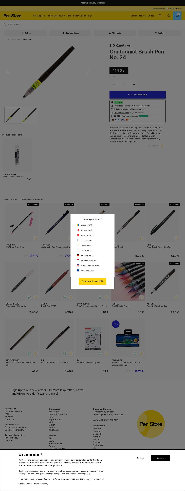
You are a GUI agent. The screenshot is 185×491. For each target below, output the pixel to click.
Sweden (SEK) (86, 225)
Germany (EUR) (87, 255)
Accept (160, 458)
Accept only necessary (37, 484)
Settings (140, 458)
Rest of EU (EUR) (88, 270)
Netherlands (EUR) (88, 260)
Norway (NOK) (86, 230)
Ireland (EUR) (86, 245)
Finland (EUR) (86, 240)
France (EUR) (86, 250)
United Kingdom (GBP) (90, 265)
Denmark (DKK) (87, 235)
